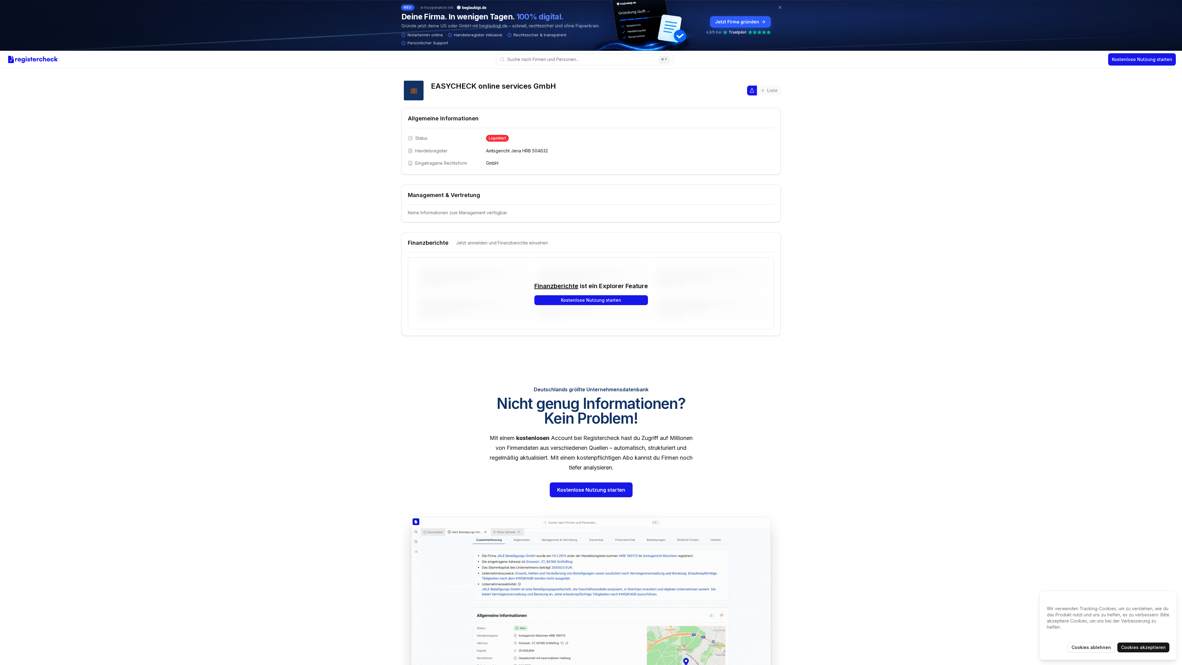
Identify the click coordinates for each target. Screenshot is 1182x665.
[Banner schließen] (780, 7)
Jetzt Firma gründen (737, 21)
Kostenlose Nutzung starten (1142, 59)
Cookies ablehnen (1091, 647)
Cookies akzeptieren (1143, 647)
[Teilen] (752, 90)
